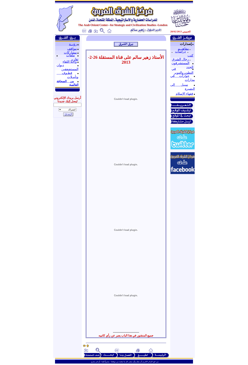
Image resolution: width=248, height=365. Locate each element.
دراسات (180, 51)
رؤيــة (73, 44)
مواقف (72, 49)
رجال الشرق (180, 59)
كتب (190, 55)
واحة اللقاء (70, 61)
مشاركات (70, 52)
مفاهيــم (183, 49)
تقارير (74, 59)
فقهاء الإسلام (184, 93)
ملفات (70, 55)
